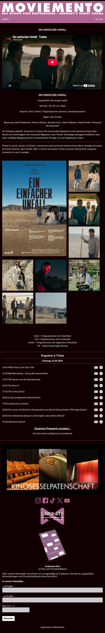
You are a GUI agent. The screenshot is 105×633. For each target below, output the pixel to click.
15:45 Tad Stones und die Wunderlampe (21, 379)
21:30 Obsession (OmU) (13, 422)
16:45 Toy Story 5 (10, 385)
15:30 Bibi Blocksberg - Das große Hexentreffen (25, 373)
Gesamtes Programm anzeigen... (52, 428)
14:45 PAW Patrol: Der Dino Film (18, 367)
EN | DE (99, 19)
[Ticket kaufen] (95, 368)
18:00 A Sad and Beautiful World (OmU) (21, 398)
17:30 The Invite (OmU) (13, 392)
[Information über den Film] (101, 367)
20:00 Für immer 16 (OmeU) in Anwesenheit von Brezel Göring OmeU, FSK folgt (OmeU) (44, 410)
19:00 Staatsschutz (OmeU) (15, 404)
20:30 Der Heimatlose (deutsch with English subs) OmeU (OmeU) (33, 416)
